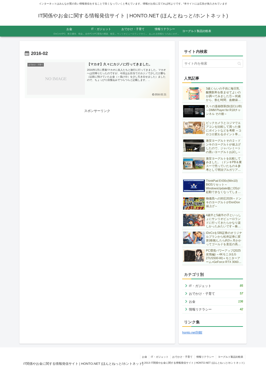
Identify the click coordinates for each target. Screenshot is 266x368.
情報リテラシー (205, 356)
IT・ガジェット (159, 356)
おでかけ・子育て (182, 356)
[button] (239, 63)
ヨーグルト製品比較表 (230, 356)
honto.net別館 (192, 332)
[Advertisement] (97, 139)
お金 (144, 356)
